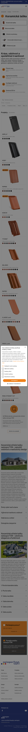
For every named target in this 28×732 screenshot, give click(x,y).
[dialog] (14, 366)
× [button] (25, 347)
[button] (14, 384)
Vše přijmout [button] (14, 380)
